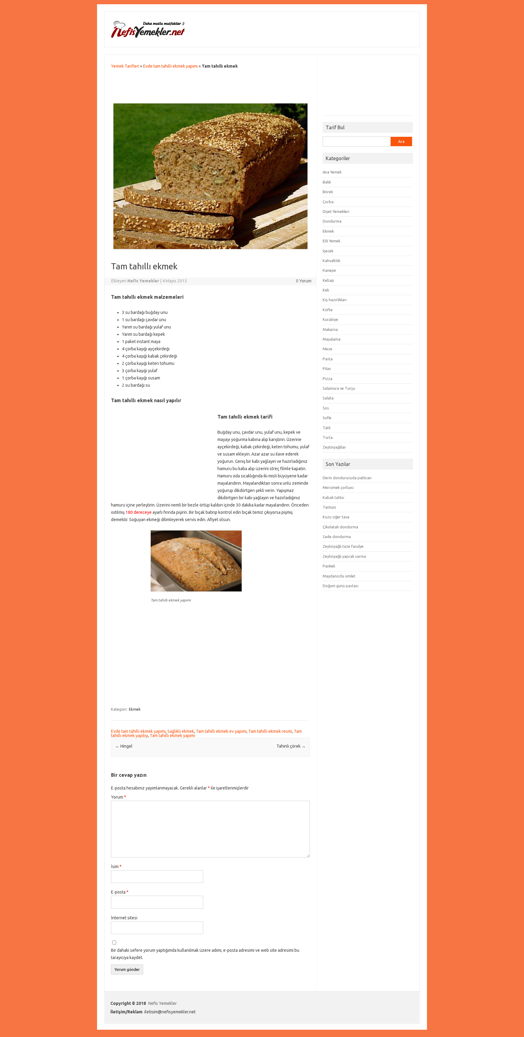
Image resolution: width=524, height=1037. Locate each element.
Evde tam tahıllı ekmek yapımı (170, 66)
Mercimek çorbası (338, 487)
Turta (328, 437)
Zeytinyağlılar (334, 447)
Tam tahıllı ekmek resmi (270, 731)
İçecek (328, 251)
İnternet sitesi (124, 917)
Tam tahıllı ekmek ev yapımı (221, 731)
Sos (326, 408)
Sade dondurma (337, 536)
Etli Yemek (331, 241)
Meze (327, 349)
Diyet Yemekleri (336, 211)
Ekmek (135, 709)
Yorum (118, 797)
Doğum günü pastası (340, 586)
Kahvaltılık (331, 260)
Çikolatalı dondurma (340, 527)
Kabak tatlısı (333, 497)
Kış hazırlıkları (335, 300)
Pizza (327, 378)
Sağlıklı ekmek (180, 731)
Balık (327, 182)
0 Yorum (303, 280)
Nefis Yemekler (162, 1003)
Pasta (328, 359)
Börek (328, 192)
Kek (326, 290)
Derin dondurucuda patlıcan (347, 478)
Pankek (329, 566)
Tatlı (327, 428)
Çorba (328, 202)
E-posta (120, 892)
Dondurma (332, 221)
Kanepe (329, 270)
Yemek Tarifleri (125, 66)
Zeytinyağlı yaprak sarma (344, 556)
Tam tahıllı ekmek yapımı (172, 735)
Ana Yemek (332, 172)
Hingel (124, 746)
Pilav (327, 368)
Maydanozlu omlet (339, 576)
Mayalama (332, 339)
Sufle (327, 418)
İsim (116, 866)
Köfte (328, 310)
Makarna (330, 329)
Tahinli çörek (291, 746)
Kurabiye (330, 319)
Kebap (328, 280)
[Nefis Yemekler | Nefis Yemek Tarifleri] (148, 36)
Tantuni (329, 507)
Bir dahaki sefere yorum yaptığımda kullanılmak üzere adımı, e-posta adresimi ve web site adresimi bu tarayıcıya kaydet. (205, 954)
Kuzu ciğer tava (336, 517)
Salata (328, 398)
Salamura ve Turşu (339, 388)
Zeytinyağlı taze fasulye (343, 546)
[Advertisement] (210, 87)
